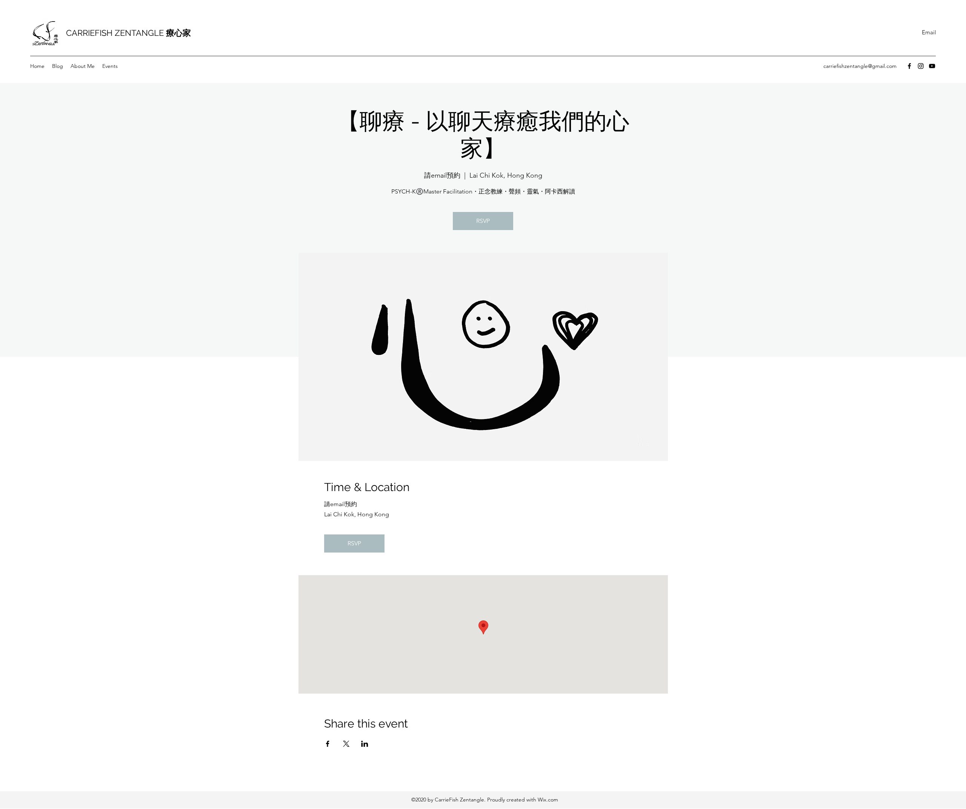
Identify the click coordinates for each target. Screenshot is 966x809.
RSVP (483, 220)
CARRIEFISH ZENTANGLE (128, 33)
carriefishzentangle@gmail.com (860, 66)
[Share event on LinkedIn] (364, 744)
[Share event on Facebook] (327, 744)
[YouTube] (932, 66)
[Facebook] (909, 66)
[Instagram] (920, 66)
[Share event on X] (346, 744)
